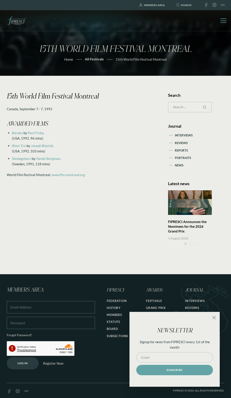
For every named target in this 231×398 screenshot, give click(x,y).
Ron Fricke (36, 133)
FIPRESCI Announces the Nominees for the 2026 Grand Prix (187, 226)
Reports (181, 150)
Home (68, 59)
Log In (23, 363)
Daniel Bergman (48, 158)
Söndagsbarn (21, 158)
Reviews (181, 143)
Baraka (17, 133)
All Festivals (94, 59)
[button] (185, 244)
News (179, 165)
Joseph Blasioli (42, 146)
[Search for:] (190, 107)
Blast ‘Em (19, 146)
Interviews (184, 135)
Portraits (183, 158)
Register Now (53, 363)
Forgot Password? (19, 335)
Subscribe (174, 370)
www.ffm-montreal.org (68, 175)
